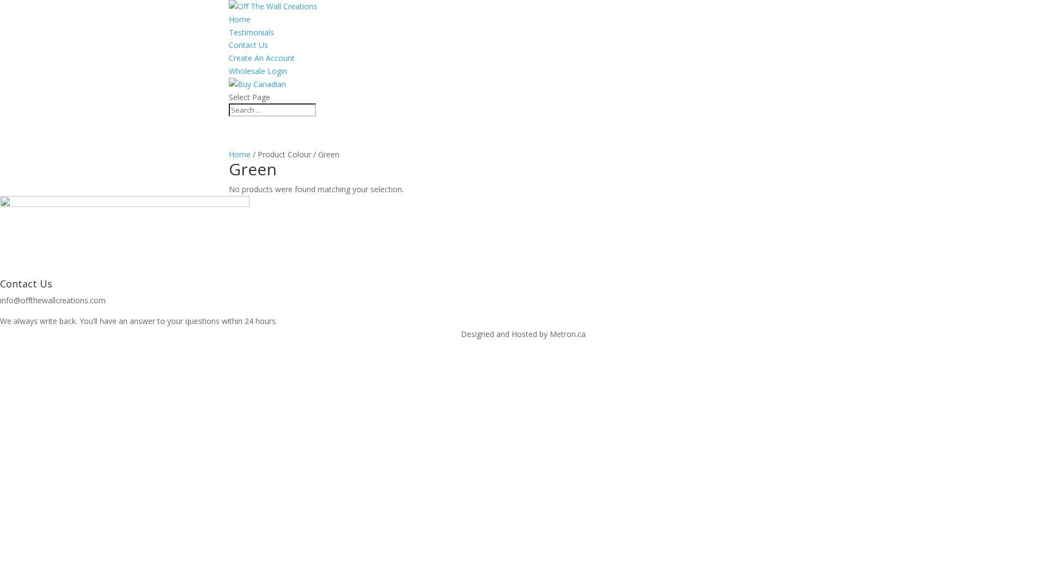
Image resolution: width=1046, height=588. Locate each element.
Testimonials (251, 32)
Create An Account (262, 58)
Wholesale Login (258, 71)
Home (240, 19)
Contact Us (248, 45)
